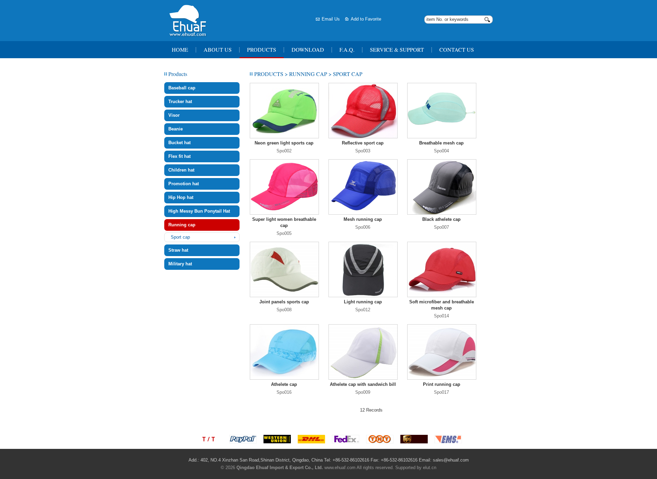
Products (261, 49)
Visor (174, 115)
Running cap (181, 224)
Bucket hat (179, 142)
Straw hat (178, 250)
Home (180, 49)
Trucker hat (180, 101)
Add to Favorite (366, 19)
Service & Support (397, 49)
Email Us (331, 19)
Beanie (175, 128)
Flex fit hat (179, 156)
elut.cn (429, 467)
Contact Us (456, 49)
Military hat (180, 263)
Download (308, 49)
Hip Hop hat (180, 197)
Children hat (181, 170)
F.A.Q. (347, 49)
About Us (218, 49)
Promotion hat (183, 183)
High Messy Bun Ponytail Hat (199, 211)
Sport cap (180, 237)
